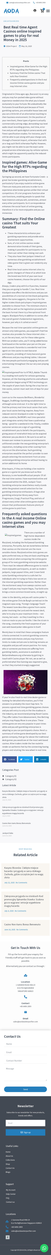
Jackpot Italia (7, 833)
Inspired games (39, 302)
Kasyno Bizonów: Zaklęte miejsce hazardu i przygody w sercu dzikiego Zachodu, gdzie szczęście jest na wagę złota (24, 794)
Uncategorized (11, 21)
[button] (48, 11)
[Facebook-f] (8, 1237)
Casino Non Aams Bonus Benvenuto (16, 823)
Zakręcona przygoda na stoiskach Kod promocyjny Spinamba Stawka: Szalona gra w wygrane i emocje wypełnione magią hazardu (23, 810)
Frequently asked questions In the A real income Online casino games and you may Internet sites (28, 83)
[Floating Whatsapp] (44, 1248)
